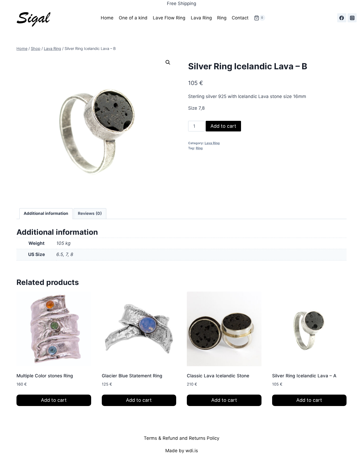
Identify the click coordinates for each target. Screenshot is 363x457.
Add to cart (223, 126)
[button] (168, 62)
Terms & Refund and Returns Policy (181, 438)
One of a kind (133, 17)
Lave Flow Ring (169, 17)
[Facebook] (341, 17)
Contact (240, 17)
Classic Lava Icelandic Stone (218, 375)
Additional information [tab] (46, 213)
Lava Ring (201, 17)
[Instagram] (352, 17)
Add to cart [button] (54, 400)
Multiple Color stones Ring (44, 375)
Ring (221, 17)
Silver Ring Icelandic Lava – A (304, 375)
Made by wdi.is (181, 450)
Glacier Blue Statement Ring (132, 375)
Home (107, 17)
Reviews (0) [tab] (90, 213)
